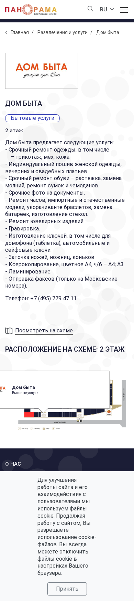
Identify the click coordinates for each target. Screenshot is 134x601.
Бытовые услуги (32, 118)
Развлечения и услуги (62, 32)
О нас (13, 464)
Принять (67, 589)
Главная (20, 32)
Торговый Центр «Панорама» (31, 9)
